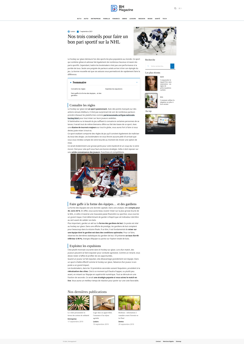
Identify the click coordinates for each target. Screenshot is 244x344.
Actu (161, 97)
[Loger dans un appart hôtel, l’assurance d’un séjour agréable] (104, 303)
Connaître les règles (78, 89)
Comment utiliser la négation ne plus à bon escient (167, 102)
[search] (175, 8)
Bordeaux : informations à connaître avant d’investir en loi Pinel (128, 315)
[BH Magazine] (122, 8)
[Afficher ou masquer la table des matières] (112, 82)
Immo (121, 321)
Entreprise (72, 319)
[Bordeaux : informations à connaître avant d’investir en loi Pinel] (129, 303)
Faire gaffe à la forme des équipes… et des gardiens (86, 94)
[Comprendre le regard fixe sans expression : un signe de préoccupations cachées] (151, 83)
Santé (162, 77)
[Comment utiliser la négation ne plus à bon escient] (151, 100)
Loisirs (96, 321)
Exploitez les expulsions (113, 89)
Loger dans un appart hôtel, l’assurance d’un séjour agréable (102, 315)
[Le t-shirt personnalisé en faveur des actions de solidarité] (78, 303)
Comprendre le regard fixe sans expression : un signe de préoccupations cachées (165, 85)
